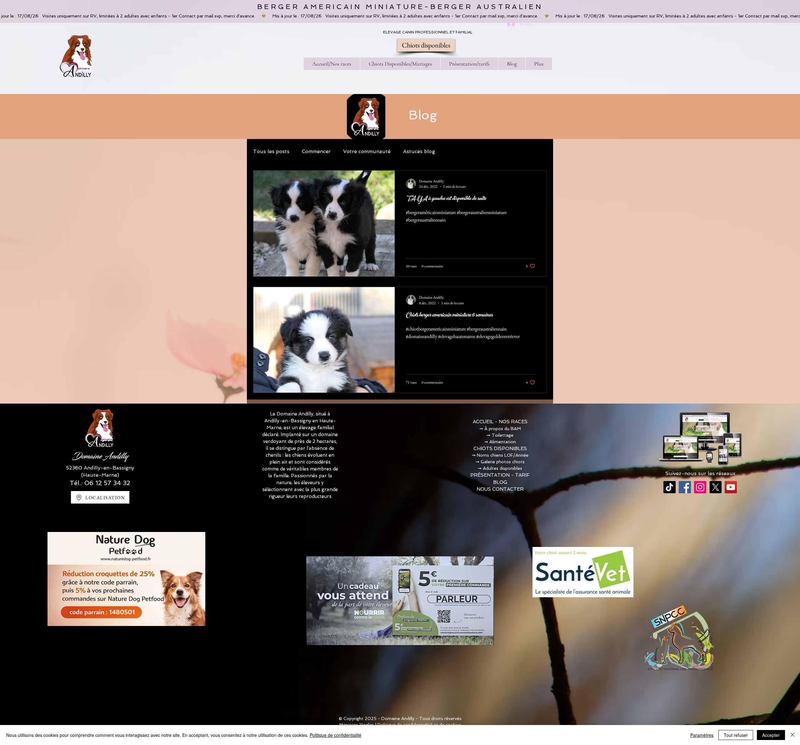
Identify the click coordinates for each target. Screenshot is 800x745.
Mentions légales (356, 724)
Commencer (316, 151)
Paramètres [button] (701, 735)
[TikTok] (669, 487)
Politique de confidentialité (335, 735)
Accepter (771, 735)
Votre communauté (367, 151)
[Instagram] (700, 487)
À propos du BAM (502, 428)
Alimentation (502, 441)
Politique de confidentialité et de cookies (419, 724)
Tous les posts (271, 151)
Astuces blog (419, 151)
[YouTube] (731, 487)
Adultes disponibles (502, 468)
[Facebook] (685, 487)
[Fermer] (792, 735)
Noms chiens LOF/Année (502, 455)
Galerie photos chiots (503, 461)
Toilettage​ (502, 435)
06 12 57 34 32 (107, 483)
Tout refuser (736, 735)
